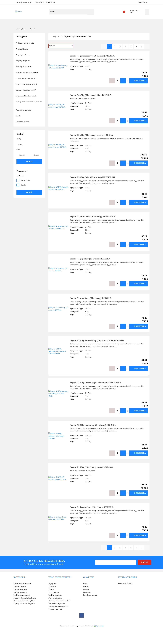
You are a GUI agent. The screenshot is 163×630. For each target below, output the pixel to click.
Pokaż (29, 192)
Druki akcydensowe (55, 598)
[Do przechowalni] (104, 80)
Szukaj (29, 162)
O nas (90, 22)
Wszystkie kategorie (31, 22)
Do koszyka (140, 81)
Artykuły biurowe (22, 49)
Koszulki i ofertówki (55, 609)
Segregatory (52, 584)
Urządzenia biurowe (23, 122)
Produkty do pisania (55, 595)
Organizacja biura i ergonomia (26, 96)
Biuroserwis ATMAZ (125, 584)
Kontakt (99, 22)
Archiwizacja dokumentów (25, 43)
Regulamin (87, 592)
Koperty (51, 589)
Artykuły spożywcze (23, 61)
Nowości (67, 22)
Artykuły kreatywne (23, 55)
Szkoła (18, 116)
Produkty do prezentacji (24, 67)
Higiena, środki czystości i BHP (59, 601)
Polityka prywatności (90, 595)
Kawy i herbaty (53, 592)
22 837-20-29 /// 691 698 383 (45, 2)
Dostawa (86, 589)
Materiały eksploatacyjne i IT (26, 90)
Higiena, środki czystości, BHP (26, 78)
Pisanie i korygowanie (23, 110)
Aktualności (79, 22)
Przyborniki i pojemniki (56, 604)
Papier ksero (52, 586)
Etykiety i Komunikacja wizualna (27, 72)
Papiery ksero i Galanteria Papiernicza (29, 102)
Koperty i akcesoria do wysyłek (27, 84)
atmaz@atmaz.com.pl (24, 2)
